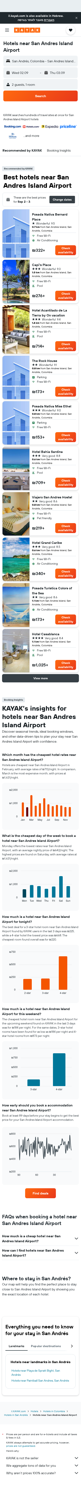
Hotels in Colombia (54, 1411)
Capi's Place (41, 265)
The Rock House (44, 361)
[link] (40, 1193)
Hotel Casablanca (45, 634)
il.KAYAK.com (18, 1411)
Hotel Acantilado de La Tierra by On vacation (49, 312)
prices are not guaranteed (20, 1445)
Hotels (34, 1411)
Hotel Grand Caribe (47, 543)
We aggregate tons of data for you (31, 1465)
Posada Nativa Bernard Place (50, 216)
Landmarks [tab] (16, 1346)
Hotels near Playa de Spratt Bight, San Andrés (35, 1373)
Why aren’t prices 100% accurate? (31, 1473)
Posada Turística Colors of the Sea (52, 590)
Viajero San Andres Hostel (52, 497)
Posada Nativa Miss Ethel (51, 406)
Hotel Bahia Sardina (47, 452)
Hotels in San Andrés (16, 1414)
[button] (76, 17)
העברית (49, 20)
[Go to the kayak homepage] (27, 30)
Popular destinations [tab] (46, 1346)
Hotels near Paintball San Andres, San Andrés (40, 1380)
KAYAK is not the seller (22, 1458)
